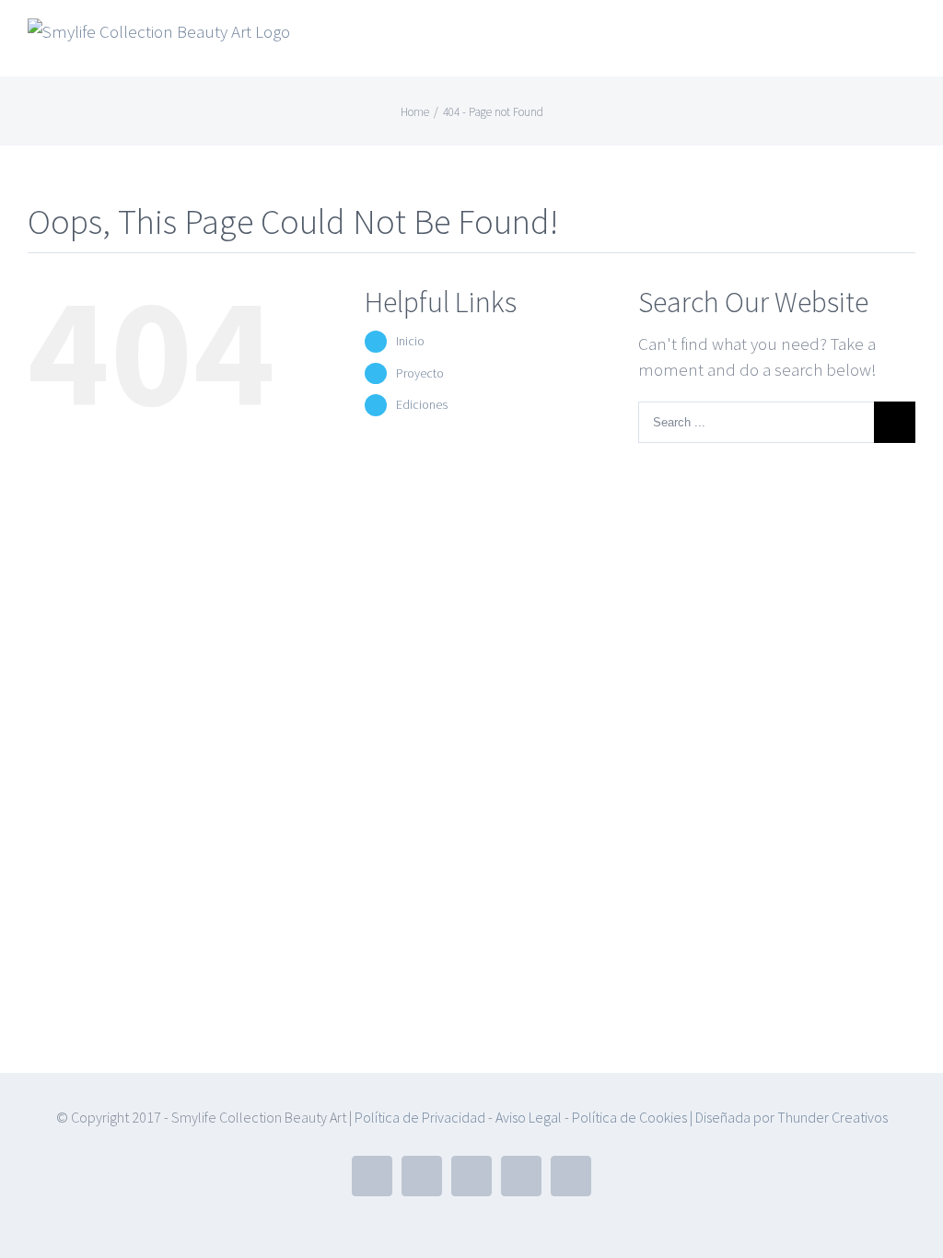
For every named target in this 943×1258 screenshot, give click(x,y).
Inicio (410, 340)
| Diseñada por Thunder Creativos (787, 1117)
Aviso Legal (527, 1117)
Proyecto (420, 373)
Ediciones (422, 404)
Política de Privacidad (420, 1117)
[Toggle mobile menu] (908, 42)
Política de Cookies (629, 1117)
